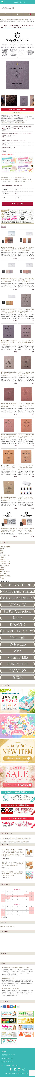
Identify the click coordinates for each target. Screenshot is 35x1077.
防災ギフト (25, 842)
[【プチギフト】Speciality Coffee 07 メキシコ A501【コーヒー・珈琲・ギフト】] (9, 394)
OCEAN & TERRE (19, 122)
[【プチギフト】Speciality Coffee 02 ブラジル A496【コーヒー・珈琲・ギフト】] (26, 456)
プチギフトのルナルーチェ (7, 177)
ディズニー (27, 838)
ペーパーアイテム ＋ (5, 555)
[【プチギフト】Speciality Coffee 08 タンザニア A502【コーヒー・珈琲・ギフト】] (26, 363)
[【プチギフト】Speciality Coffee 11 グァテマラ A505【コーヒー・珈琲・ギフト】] (9, 331)
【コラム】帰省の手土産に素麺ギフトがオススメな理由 (15, 967)
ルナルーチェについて (7, 1061)
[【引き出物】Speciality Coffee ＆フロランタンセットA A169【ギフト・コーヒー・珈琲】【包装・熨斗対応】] (26, 519)
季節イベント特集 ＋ (5, 571)
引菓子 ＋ (2, 553)
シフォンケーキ (4, 838)
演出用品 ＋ (3, 569)
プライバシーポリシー (7, 1058)
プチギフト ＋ (3, 548)
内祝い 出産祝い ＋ (4, 565)
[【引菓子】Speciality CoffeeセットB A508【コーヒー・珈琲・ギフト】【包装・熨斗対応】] (26, 238)
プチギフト (20, 179)
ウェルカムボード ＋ (5, 561)
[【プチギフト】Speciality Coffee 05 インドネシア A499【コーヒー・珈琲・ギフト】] (9, 425)
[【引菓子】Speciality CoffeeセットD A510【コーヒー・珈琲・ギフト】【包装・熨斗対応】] (26, 269)
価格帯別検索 (20, 177)
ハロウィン (18, 842)
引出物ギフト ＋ (4, 551)
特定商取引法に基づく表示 (8, 1055)
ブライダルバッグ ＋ (5, 563)
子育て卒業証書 (19, 838)
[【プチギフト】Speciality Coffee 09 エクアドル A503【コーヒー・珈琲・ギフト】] (9, 363)
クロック (12, 842)
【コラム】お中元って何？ (8, 978)
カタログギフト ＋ (4, 559)
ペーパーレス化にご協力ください (10, 1065)
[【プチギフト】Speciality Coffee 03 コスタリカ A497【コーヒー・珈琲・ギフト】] (9, 456)
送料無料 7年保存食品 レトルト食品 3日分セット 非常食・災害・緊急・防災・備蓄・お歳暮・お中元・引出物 (12, 873)
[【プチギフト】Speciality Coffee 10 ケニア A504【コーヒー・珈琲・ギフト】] (26, 331)
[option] (17, 75)
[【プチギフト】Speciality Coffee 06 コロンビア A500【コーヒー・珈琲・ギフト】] (26, 394)
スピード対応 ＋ (4, 573)
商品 (16, 177)
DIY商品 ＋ (2, 567)
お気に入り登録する (17, 113)
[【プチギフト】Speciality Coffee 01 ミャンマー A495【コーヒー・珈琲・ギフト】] (9, 488)
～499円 (3, 122)
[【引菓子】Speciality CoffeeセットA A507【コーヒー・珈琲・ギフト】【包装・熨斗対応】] (9, 300)
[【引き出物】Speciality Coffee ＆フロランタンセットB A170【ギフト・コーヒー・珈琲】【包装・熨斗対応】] (9, 519)
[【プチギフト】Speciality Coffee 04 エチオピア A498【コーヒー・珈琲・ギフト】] (26, 425)
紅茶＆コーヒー (10, 122)
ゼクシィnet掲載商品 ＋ (6, 546)
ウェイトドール (4, 842)
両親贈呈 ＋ (3, 557)
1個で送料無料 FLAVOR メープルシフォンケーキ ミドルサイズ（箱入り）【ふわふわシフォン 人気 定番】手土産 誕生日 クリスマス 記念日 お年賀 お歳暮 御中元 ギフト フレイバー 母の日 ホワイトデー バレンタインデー (13, 853)
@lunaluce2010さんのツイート (7, 926)
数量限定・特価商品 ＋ (5, 576)
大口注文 (2, 578)
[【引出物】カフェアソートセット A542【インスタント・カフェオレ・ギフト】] (26, 488)
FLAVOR (12, 838)
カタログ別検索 (21, 181)
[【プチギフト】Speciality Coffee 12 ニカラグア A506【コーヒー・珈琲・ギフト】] (26, 300)
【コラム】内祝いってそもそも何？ (10, 988)
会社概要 (4, 1051)
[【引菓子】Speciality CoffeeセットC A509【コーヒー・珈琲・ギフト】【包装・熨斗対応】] (9, 238)
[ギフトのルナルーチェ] (17, 9)
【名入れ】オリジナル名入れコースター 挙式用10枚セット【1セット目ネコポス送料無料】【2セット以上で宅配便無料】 (12, 863)
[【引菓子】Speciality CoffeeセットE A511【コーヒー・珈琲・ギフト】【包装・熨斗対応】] (9, 269)
